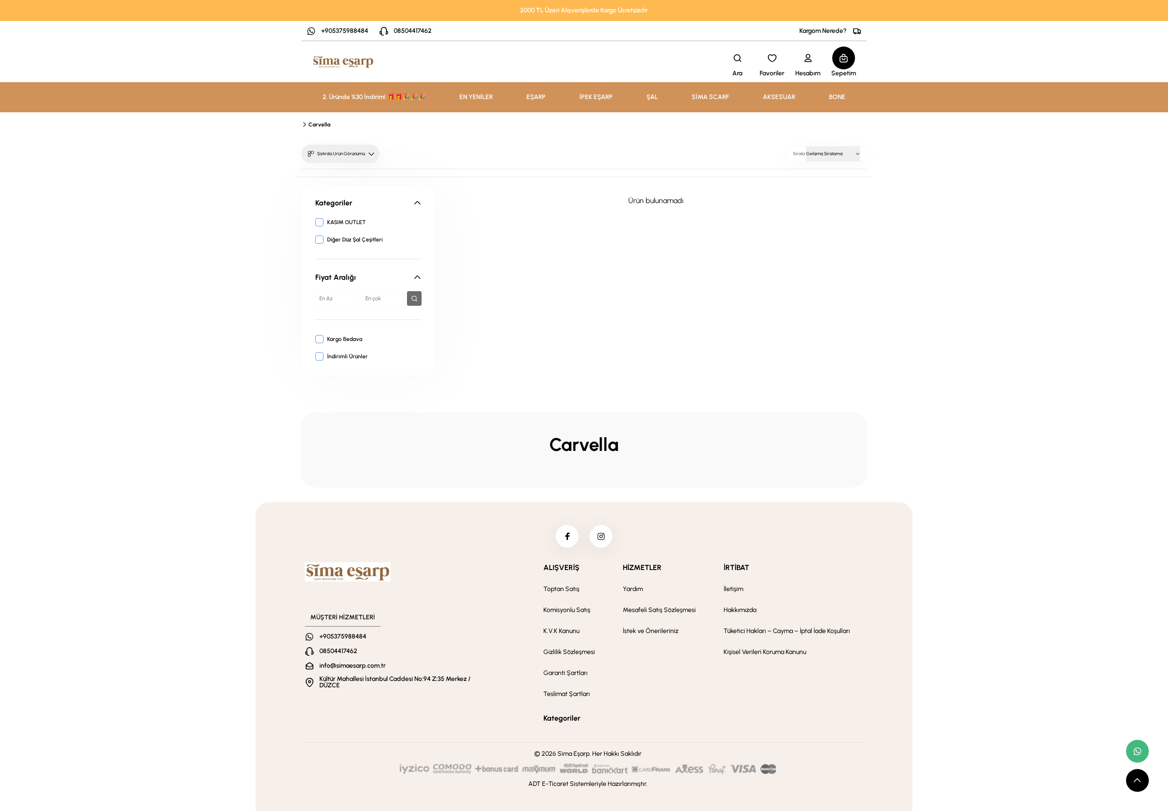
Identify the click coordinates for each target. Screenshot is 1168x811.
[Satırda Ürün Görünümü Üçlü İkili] (340, 153)
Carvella (319, 124)
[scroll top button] (1137, 780)
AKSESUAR (779, 97)
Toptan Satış (561, 589)
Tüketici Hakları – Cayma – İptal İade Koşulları (787, 631)
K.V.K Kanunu (561, 631)
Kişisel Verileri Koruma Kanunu (765, 652)
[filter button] (414, 298)
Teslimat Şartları (566, 694)
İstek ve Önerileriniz (650, 631)
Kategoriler (561, 718)
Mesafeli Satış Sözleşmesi (659, 610)
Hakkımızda (740, 610)
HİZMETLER (642, 567)
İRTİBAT (736, 567)
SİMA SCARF (710, 97)
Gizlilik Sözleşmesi (569, 652)
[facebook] (567, 536)
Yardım (633, 589)
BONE (837, 97)
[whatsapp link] (1137, 751)
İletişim (733, 589)
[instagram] (600, 536)
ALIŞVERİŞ (561, 567)
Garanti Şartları (565, 673)
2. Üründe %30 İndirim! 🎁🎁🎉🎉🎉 (374, 97)
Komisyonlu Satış (566, 610)
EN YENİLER (476, 97)
